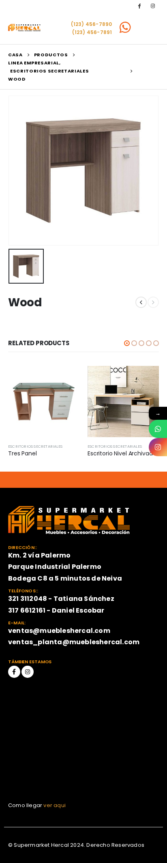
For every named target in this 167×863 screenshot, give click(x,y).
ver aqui (54, 805)
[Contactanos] (158, 429)
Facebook (14, 672)
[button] (127, 343)
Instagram (27, 672)
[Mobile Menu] (148, 27)
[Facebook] (139, 5)
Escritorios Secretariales (35, 446)
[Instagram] (152, 5)
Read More (66, 379)
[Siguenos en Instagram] (158, 447)
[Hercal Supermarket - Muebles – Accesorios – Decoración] (24, 27)
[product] (43, 401)
